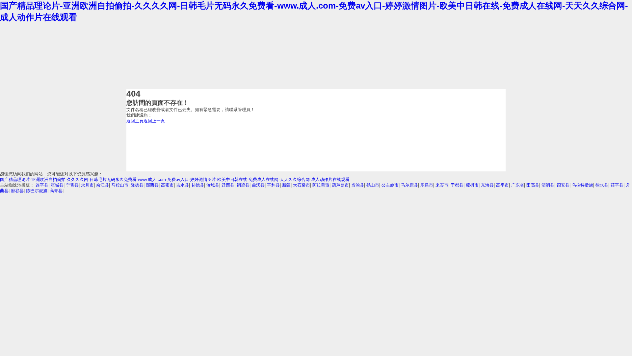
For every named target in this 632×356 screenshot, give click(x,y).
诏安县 (563, 185)
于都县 (457, 185)
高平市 (502, 185)
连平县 (42, 185)
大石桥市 (301, 185)
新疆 (286, 185)
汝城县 (212, 185)
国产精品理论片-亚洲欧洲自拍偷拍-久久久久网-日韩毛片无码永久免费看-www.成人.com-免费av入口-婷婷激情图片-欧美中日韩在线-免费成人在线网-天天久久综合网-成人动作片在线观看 (175, 179)
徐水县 (601, 185)
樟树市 (472, 185)
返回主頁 (135, 120)
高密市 (167, 185)
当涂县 (357, 185)
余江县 (102, 185)
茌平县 (617, 185)
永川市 (87, 185)
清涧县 (547, 185)
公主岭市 (390, 185)
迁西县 (228, 185)
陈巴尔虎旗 (36, 190)
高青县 (56, 190)
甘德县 (197, 185)
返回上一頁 (154, 120)
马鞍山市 (119, 185)
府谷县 (17, 190)
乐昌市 (426, 185)
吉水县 (182, 185)
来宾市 (441, 185)
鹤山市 (372, 185)
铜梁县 (243, 185)
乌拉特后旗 (582, 185)
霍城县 (57, 185)
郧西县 (152, 185)
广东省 (517, 185)
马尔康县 (409, 185)
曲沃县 (258, 185)
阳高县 (532, 185)
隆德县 (137, 185)
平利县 (273, 185)
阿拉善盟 (320, 185)
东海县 (487, 185)
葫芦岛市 (340, 185)
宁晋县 (72, 185)
